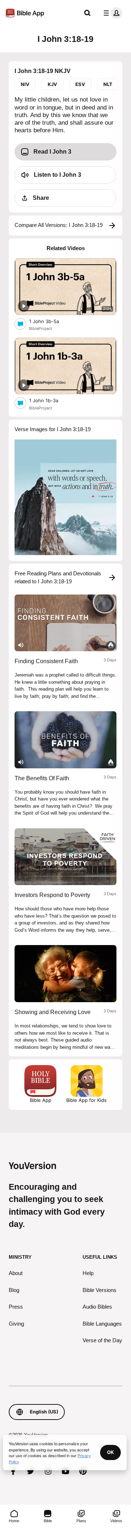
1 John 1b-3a (49, 400)
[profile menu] (111, 13)
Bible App (40, 1100)
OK (110, 1452)
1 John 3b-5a (50, 321)
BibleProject (40, 328)
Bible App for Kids (86, 1100)
